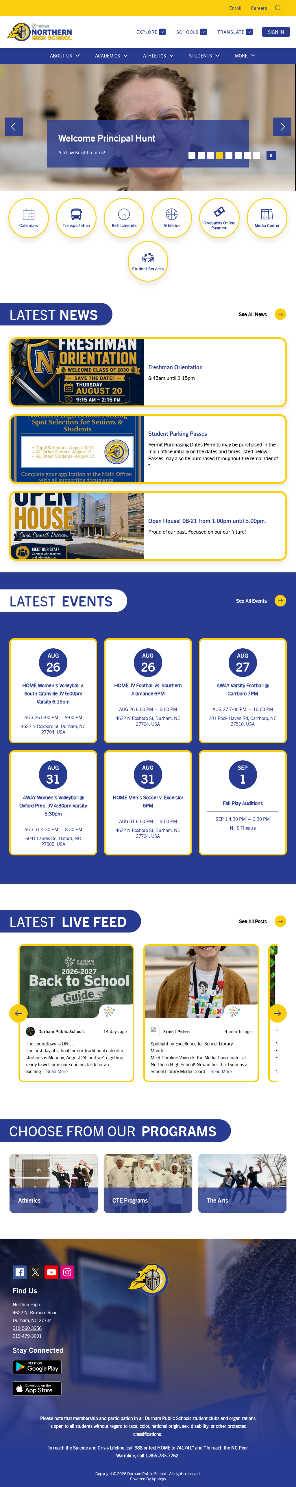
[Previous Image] (14, 127)
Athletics (154, 56)
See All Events (251, 600)
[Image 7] (247, 155)
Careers (259, 8)
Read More (57, 1071)
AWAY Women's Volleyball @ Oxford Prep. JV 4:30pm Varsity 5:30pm (53, 805)
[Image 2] (201, 155)
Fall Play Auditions (243, 803)
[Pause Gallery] (271, 155)
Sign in (276, 32)
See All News (253, 314)
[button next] (277, 1013)
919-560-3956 (27, 1328)
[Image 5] (228, 155)
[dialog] (53, 1183)
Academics (107, 56)
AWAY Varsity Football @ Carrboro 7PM (243, 689)
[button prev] (18, 1013)
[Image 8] (256, 155)
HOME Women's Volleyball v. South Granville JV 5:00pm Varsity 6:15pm (53, 693)
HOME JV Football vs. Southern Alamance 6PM (148, 689)
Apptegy (158, 1478)
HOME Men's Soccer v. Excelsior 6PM (148, 801)
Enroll (235, 8)
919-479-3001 (27, 1336)
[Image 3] (210, 155)
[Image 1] (191, 155)
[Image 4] (219, 155)
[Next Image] (282, 127)
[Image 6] (238, 155)
